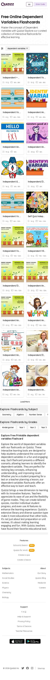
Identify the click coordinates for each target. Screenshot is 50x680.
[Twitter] (22, 668)
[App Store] (17, 641)
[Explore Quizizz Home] (7, 4)
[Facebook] (27, 668)
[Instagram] (32, 668)
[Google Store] (33, 641)
